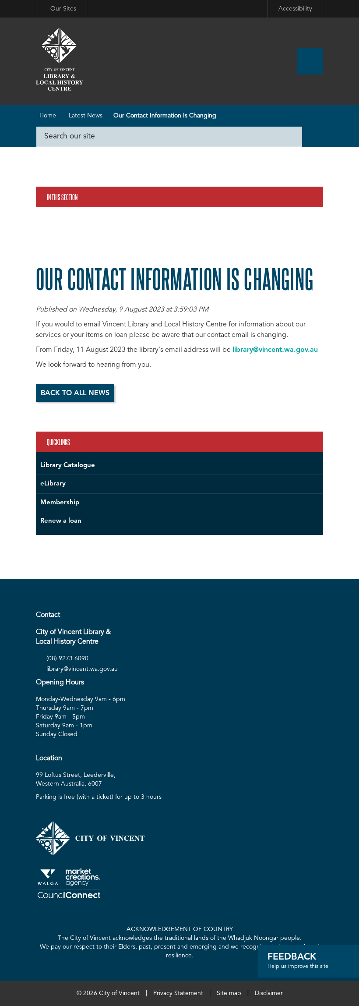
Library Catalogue (67, 465)
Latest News (85, 116)
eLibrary (53, 484)
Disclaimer (269, 993)
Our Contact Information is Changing (164, 116)
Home (47, 116)
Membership (59, 502)
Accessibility (295, 9)
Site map (229, 993)
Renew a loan (60, 521)
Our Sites (63, 9)
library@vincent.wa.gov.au (275, 350)
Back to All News (75, 393)
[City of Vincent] (59, 60)
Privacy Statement (178, 993)
